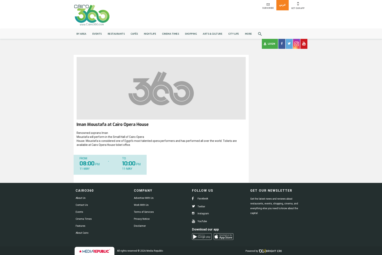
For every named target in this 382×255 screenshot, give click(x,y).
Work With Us (141, 205)
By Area (81, 33)
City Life (233, 33)
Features (80, 226)
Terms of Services (144, 212)
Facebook (202, 198)
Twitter (201, 206)
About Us (81, 198)
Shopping (191, 33)
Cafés (134, 33)
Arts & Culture (212, 33)
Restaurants (116, 33)
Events (97, 33)
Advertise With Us (144, 198)
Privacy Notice (142, 219)
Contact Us (82, 205)
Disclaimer (140, 226)
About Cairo (82, 232)
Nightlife (150, 33)
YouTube (202, 221)
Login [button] (271, 43)
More (248, 33)
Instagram (203, 213)
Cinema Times (170, 33)
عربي (282, 4)
